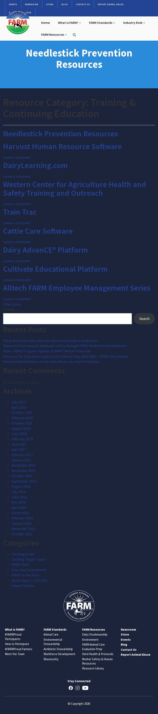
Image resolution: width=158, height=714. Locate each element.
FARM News (20, 564)
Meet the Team (14, 654)
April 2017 (18, 449)
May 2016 (18, 502)
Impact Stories (22, 585)
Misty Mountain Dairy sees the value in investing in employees (50, 340)
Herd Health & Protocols (97, 654)
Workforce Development (59, 654)
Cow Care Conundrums (28, 569)
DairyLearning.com (35, 165)
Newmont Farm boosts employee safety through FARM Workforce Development (65, 345)
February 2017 (22, 454)
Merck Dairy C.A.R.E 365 (29, 580)
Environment (90, 640)
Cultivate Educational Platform (55, 269)
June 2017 (19, 444)
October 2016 (21, 476)
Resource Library (93, 668)
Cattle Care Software (38, 231)
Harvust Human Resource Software (62, 146)
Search (9, 309)
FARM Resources (53, 34)
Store (49, 4)
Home (45, 23)
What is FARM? (68, 23)
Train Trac (20, 212)
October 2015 (21, 534)
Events (13, 4)
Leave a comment (17, 157)
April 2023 (18, 407)
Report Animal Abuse (111, 4)
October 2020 (21, 412)
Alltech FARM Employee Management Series (77, 288)
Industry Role (133, 23)
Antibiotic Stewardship (58, 649)
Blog (65, 4)
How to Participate (17, 644)
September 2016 (23, 481)
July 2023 (18, 402)
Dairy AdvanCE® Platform (45, 250)
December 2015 (23, 528)
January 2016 (21, 523)
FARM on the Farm (25, 575)
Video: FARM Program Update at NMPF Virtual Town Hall (47, 351)
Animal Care (51, 634)
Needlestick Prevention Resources (60, 133)
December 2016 (23, 465)
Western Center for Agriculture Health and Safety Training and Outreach (74, 188)
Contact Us (83, 4)
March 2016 (20, 512)
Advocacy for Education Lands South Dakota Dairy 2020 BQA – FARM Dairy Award (65, 356)
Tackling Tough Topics (28, 559)
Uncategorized (22, 554)
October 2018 (21, 423)
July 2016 (18, 491)
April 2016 (18, 507)
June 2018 (19, 433)
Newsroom (31, 4)
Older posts (12, 304)
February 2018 (22, 439)
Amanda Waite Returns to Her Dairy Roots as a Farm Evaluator (51, 361)
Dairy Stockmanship (94, 634)
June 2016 (19, 497)
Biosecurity (51, 659)
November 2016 (23, 470)
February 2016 (22, 518)
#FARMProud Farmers (18, 649)
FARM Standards (101, 23)
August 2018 (20, 428)
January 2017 (21, 460)
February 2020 (22, 417)
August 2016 (20, 486)
